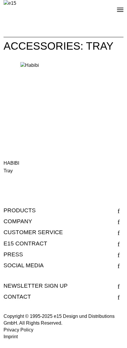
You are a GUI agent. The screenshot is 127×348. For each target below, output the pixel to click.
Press (13, 254)
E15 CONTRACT (25, 243)
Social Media (24, 265)
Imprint (11, 336)
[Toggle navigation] (115, 7)
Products (20, 210)
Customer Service (33, 232)
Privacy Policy (18, 329)
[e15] (10, 3)
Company (18, 221)
